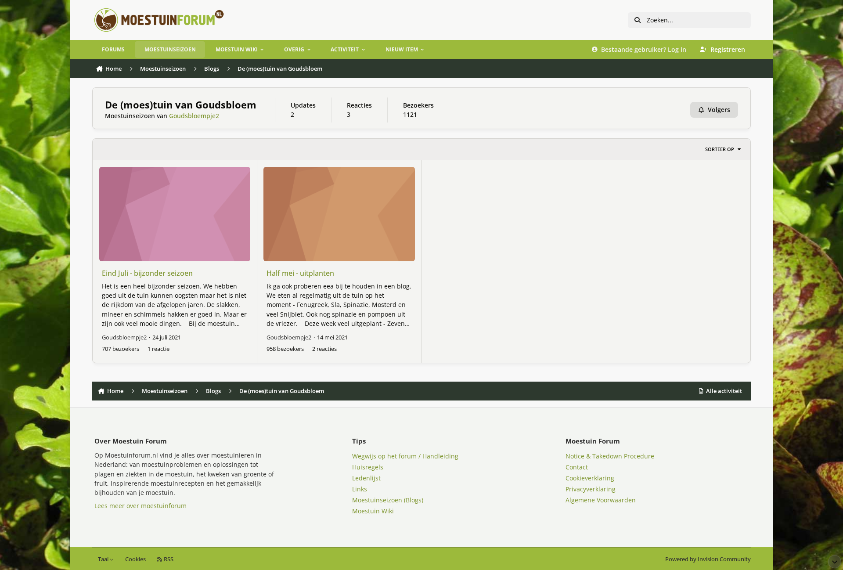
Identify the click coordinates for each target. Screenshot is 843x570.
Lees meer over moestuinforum (140, 505)
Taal (104, 559)
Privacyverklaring (591, 489)
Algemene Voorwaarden (601, 500)
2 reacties (324, 349)
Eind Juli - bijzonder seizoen (147, 273)
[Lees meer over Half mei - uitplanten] (338, 214)
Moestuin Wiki (373, 511)
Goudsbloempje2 (194, 116)
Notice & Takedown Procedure (610, 456)
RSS (167, 559)
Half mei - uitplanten (300, 273)
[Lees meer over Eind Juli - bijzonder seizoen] (174, 214)
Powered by (708, 559)
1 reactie (158, 349)
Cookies (135, 559)
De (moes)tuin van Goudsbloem (180, 105)
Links (359, 489)
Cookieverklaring (590, 478)
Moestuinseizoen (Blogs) (387, 500)
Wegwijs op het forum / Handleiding (405, 456)
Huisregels (367, 467)
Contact (577, 467)
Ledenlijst (366, 478)
